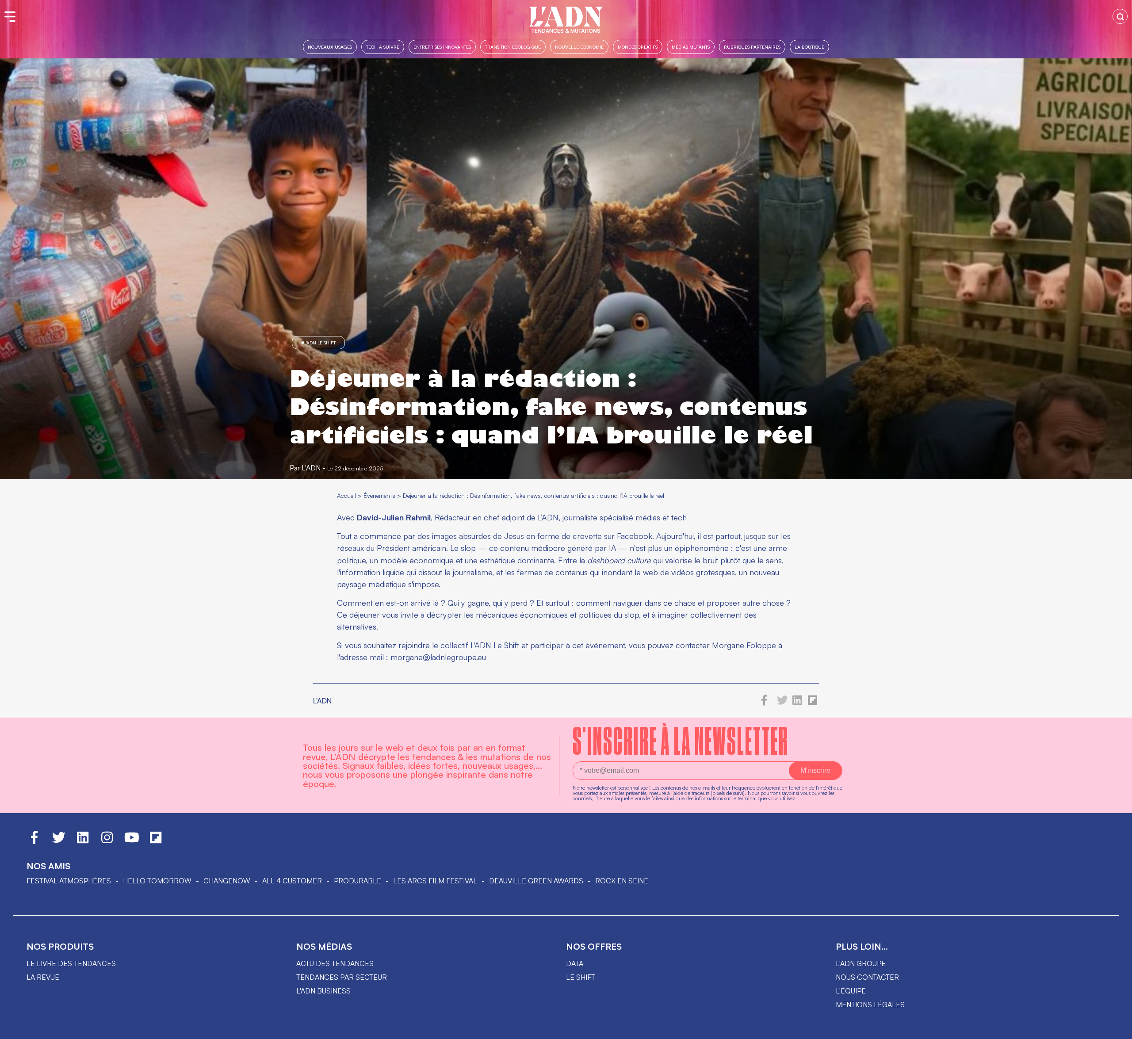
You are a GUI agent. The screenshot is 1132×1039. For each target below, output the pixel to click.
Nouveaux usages (330, 47)
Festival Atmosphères (69, 880)
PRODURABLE (357, 880)
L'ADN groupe (861, 963)
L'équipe (851, 990)
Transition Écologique (513, 47)
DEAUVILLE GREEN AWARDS (536, 880)
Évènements (379, 495)
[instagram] (107, 841)
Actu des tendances (335, 963)
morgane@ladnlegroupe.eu (438, 657)
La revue (43, 977)
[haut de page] (1116, 1028)
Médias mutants (691, 47)
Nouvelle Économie (579, 47)
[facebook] (764, 703)
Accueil (346, 495)
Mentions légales (870, 1004)
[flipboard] (813, 703)
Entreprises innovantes (442, 47)
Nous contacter (867, 977)
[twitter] (782, 703)
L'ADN (311, 467)
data (574, 963)
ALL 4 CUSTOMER (292, 880)
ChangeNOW (226, 880)
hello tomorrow (157, 880)
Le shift (580, 977)
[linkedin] (797, 703)
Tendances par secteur (341, 977)
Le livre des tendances (71, 963)
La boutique (809, 47)
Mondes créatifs (638, 47)
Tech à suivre (382, 47)
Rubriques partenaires (752, 47)
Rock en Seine (621, 880)
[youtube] (131, 841)
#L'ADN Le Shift (318, 342)
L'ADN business (323, 990)
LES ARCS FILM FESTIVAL (435, 880)
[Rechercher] (1120, 16)
